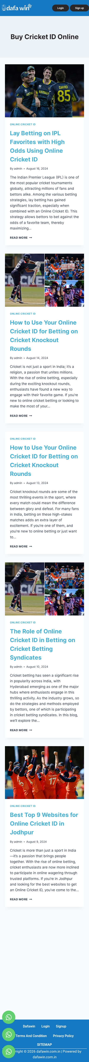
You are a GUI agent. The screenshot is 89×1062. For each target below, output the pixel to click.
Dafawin (29, 1026)
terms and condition (31, 1036)
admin (18, 168)
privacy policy (63, 1036)
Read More (21, 237)
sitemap (44, 1044)
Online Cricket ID (23, 124)
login (45, 1026)
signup (61, 1026)
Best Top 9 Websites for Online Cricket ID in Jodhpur (44, 823)
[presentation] (44, 90)
